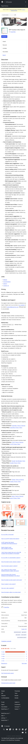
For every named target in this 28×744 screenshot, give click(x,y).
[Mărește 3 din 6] (11, 521)
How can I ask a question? (7, 588)
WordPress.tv (5, 709)
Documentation (7, 281)
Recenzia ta (4, 663)
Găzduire (3, 695)
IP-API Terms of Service (17, 442)
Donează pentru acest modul (8, 683)
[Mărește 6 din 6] (25, 521)
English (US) (24, 629)
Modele (16, 698)
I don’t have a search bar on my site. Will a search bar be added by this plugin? (11, 553)
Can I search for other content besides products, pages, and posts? (10, 570)
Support (5, 283)
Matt (3, 715)
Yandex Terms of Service (18, 479)
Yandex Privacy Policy (15, 481)
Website (5, 279)
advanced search (17, 632)
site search (18, 634)
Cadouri (17, 709)
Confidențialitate (5, 698)
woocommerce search (21, 637)
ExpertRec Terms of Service (18, 425)
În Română (7, 726)
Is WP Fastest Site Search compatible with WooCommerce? (9, 543)
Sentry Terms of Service (17, 496)
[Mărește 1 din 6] (11, 506)
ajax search (24, 632)
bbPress (4, 718)
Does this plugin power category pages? (11, 561)
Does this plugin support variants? (9, 566)
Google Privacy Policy (15, 463)
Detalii (4, 41)
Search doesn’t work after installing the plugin (7, 548)
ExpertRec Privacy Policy (16, 427)
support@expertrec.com (12, 307)
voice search (23, 634)
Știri (2, 693)
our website (22, 305)
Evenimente (17, 704)
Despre (3, 691)
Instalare (5, 48)
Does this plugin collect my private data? (11, 592)
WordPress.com (5, 713)
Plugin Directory (4, 5)
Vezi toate (24, 663)
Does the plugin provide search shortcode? (11, 580)
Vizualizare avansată (6, 641)
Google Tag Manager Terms (18, 461)
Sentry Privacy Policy (15, 498)
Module (16, 695)
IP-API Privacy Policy (15, 444)
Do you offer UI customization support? (10, 557)
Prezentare (17, 691)
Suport (4, 55)
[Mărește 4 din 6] (25, 506)
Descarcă (4, 36)
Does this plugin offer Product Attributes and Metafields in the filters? (10, 575)
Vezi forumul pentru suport (7, 673)
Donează (17, 706)
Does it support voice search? (8, 584)
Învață (2, 702)
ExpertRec (13, 31)
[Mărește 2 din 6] (11, 513)
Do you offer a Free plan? (7, 534)
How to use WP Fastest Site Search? (10, 538)
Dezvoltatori (4, 706)
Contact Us (6, 285)
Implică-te (17, 702)
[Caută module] (15, 15)
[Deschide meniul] (26, 2)
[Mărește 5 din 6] (25, 513)
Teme (16, 693)
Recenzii (5, 45)
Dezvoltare (5, 51)
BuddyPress (4, 720)
